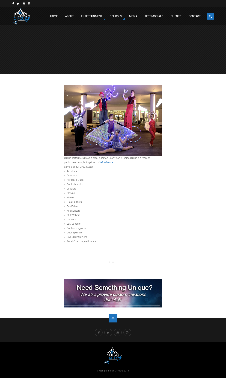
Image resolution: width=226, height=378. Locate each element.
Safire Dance (106, 162)
